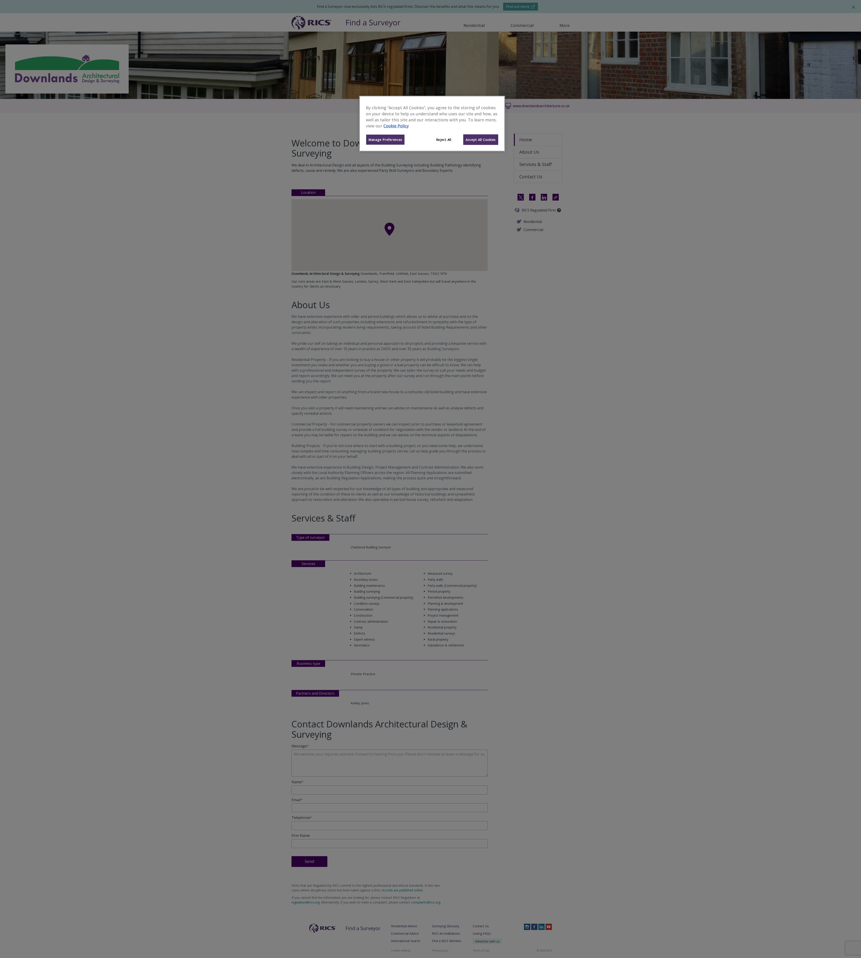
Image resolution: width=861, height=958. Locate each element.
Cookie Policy (396, 126)
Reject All (443, 139)
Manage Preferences (385, 139)
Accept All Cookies (481, 139)
